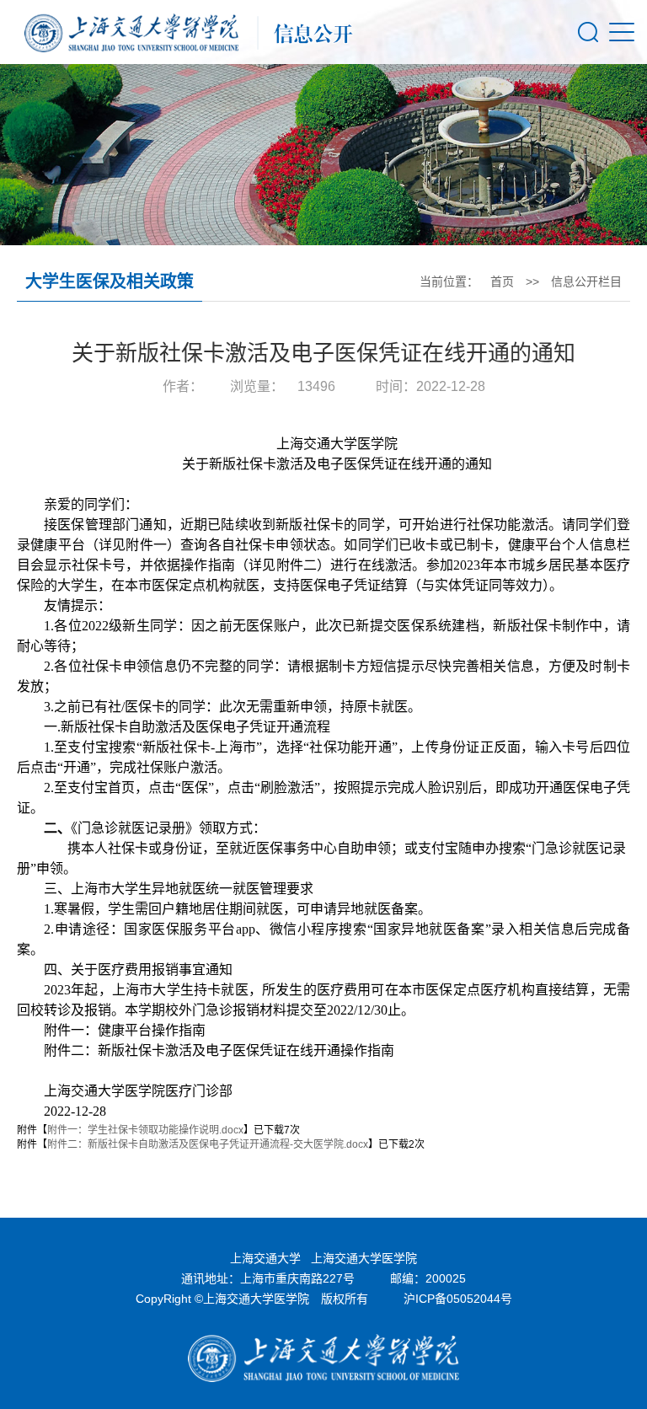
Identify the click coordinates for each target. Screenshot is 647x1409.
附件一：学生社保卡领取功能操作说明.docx (145, 1130)
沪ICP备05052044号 (458, 1298)
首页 (502, 281)
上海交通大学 (265, 1258)
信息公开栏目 (586, 281)
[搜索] (588, 32)
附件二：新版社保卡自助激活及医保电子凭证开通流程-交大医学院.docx (207, 1144)
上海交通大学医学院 (364, 1258)
